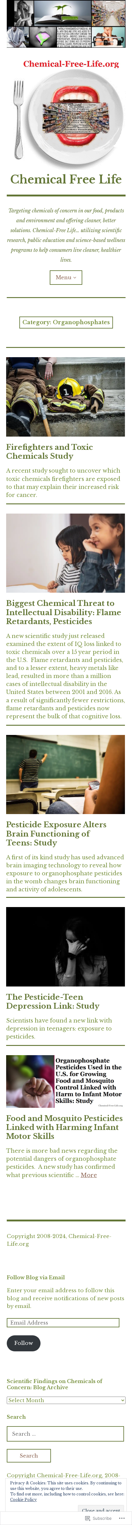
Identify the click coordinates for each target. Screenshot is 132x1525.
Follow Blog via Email (36, 1277)
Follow (23, 1343)
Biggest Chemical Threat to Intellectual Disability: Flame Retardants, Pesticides (63, 612)
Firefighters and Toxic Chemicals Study (49, 452)
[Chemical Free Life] (66, 24)
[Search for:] (65, 1434)
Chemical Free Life (66, 180)
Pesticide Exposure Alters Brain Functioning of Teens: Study (56, 833)
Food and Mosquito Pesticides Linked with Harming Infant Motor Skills (64, 1127)
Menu (64, 277)
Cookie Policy (23, 1499)
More (89, 1175)
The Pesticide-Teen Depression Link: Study (52, 1002)
